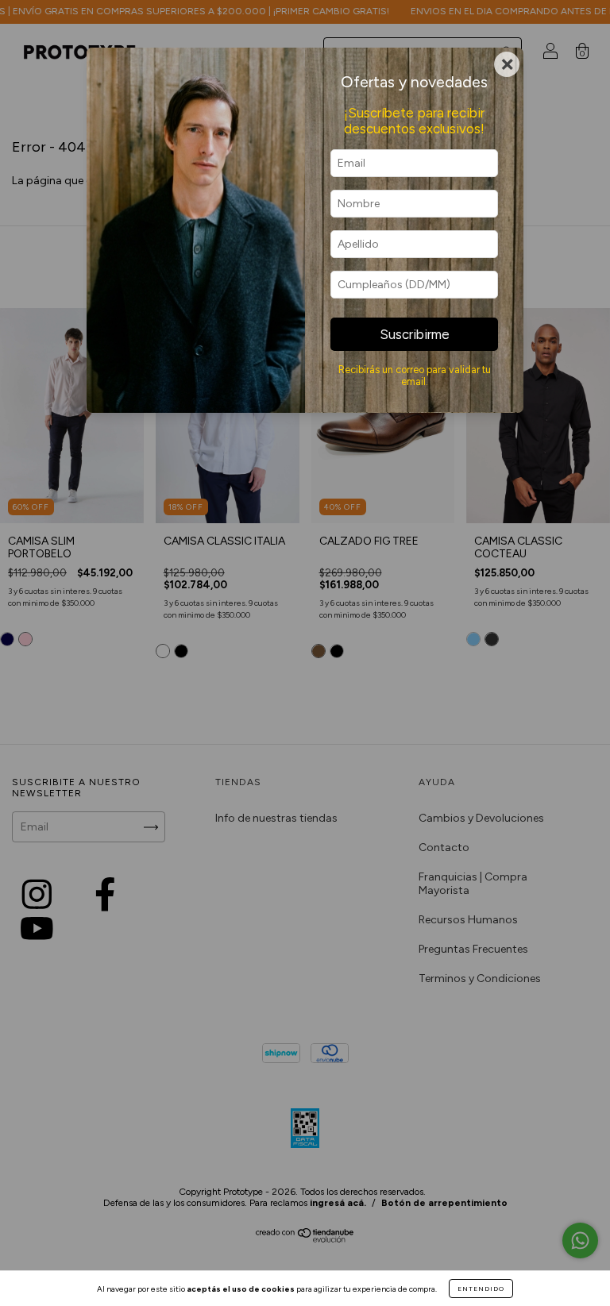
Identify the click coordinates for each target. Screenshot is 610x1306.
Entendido (481, 1289)
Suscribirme (415, 334)
